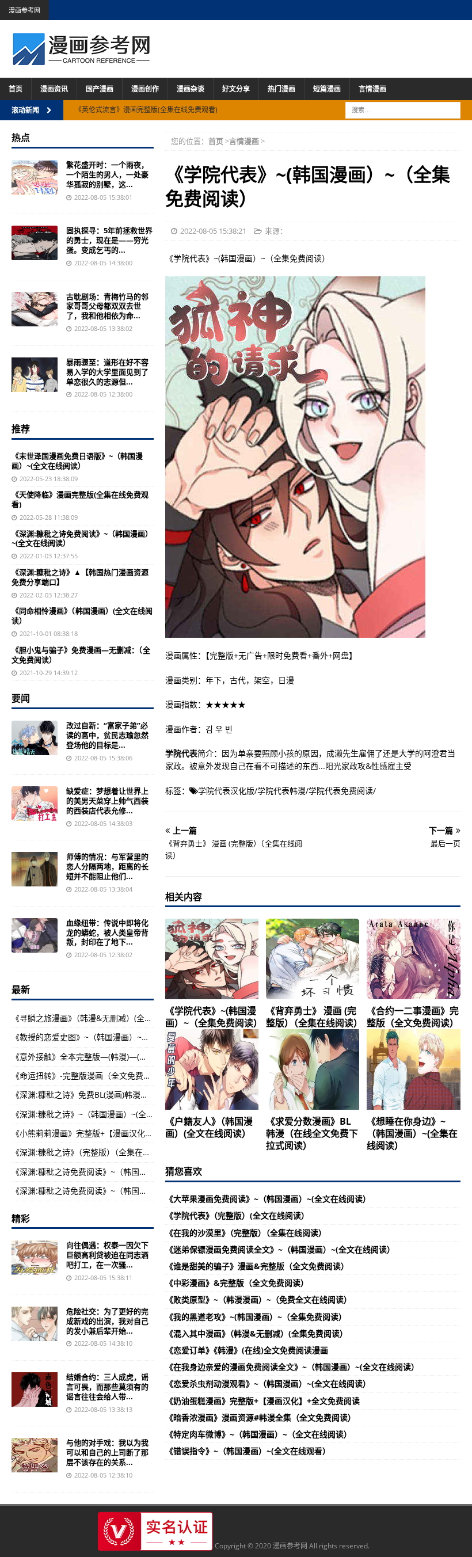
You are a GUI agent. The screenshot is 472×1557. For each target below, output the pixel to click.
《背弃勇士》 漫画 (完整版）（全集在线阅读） (314, 1016)
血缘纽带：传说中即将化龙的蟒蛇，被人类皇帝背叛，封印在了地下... (107, 932)
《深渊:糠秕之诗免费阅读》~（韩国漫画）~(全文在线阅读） (82, 538)
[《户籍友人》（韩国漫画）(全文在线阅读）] (212, 1069)
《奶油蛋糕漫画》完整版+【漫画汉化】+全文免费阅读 (262, 1400)
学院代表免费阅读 (341, 790)
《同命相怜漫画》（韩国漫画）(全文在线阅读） (82, 616)
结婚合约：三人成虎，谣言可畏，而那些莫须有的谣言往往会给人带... (107, 1387)
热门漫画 (281, 89)
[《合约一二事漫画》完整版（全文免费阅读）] (413, 959)
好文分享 (236, 89)
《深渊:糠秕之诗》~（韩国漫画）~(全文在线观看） (103, 1114)
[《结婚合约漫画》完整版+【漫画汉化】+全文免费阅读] (35, 1389)
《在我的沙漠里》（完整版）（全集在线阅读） (245, 1232)
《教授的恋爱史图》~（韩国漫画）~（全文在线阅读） (109, 1036)
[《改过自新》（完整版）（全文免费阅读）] (35, 738)
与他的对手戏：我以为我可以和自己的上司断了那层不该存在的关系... (107, 1452)
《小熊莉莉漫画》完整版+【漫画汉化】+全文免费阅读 (109, 1133)
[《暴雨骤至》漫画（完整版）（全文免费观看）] (35, 374)
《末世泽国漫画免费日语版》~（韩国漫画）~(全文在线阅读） (77, 461)
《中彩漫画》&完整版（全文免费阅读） (237, 1282)
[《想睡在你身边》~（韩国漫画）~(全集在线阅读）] (413, 1069)
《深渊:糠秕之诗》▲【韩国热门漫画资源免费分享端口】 (80, 577)
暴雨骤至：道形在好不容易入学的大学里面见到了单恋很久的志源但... (107, 372)
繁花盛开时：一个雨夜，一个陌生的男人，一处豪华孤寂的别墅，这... (107, 174)
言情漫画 (372, 89)
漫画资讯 (54, 89)
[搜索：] (402, 109)
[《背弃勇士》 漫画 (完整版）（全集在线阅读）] (313, 959)
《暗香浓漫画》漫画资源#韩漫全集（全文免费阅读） (260, 1417)
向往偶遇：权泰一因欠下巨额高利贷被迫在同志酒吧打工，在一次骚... (107, 1255)
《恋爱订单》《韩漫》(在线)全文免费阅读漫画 (246, 1350)
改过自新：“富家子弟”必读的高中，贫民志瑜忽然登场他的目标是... (107, 735)
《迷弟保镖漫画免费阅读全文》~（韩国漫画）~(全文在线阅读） (280, 1249)
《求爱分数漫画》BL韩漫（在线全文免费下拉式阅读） (312, 1133)
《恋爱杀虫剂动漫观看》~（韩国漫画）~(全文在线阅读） (268, 1383)
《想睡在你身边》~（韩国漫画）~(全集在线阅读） (412, 1133)
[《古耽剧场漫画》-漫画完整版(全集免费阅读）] (35, 309)
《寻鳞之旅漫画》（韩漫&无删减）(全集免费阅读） (102, 1017)
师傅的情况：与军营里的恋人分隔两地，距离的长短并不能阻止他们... (107, 866)
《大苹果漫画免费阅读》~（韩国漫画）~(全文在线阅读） (268, 1198)
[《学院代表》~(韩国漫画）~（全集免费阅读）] (212, 959)
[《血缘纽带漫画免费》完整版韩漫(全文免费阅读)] (35, 935)
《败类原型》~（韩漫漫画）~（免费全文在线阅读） (258, 1299)
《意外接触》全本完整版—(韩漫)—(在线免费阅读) (101, 1056)
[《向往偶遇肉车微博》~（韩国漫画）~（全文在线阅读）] (35, 1257)
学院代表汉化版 (226, 790)
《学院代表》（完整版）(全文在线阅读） (237, 1215)
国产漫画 (99, 89)
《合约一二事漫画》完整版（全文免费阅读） (413, 1016)
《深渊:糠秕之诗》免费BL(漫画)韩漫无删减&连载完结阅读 (115, 1094)
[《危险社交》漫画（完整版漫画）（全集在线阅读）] (35, 1324)
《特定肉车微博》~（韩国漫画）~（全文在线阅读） (258, 1434)
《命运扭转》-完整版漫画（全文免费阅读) (87, 1075)
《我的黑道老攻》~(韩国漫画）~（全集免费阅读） (256, 1316)
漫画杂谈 (190, 89)
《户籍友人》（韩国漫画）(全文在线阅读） (209, 1127)
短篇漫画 (327, 89)
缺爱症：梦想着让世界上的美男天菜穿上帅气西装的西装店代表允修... (107, 801)
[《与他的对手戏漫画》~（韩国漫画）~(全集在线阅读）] (35, 1455)
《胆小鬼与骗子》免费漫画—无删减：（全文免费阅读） (81, 655)
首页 (15, 89)
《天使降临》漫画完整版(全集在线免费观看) (80, 499)
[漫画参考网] (81, 59)
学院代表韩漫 (281, 790)
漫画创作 (145, 89)
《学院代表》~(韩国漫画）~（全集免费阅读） (213, 1016)
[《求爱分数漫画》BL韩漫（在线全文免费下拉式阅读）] (313, 1069)
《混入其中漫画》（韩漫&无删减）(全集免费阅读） (256, 1333)
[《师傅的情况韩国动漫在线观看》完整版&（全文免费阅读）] (35, 869)
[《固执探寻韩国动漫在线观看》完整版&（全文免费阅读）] (35, 243)
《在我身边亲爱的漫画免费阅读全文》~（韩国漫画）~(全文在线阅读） (292, 1366)
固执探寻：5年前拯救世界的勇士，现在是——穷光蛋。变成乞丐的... (109, 240)
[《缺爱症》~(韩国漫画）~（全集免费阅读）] (35, 803)
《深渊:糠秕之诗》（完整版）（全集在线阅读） (93, 1152)
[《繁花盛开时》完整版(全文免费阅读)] (35, 177)
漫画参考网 (24, 10)
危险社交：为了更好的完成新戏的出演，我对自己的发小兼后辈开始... (107, 1321)
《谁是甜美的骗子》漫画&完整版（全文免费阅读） (257, 1266)
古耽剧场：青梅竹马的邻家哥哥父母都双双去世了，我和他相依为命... (107, 306)
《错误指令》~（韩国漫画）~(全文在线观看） (247, 1450)
